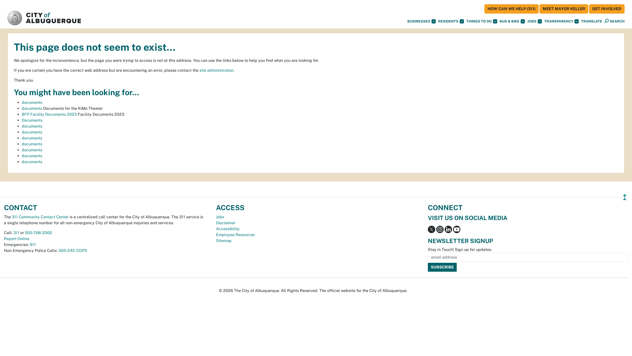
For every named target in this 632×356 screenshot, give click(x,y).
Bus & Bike (509, 21)
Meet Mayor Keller (564, 8)
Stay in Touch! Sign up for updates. (460, 249)
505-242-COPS (73, 250)
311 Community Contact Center (40, 217)
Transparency (558, 21)
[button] (591, 21)
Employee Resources (235, 234)
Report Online (16, 238)
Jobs (531, 21)
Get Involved (606, 8)
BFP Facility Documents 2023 (49, 114)
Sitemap (224, 240)
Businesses (418, 21)
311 (16, 232)
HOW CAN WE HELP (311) (511, 8)
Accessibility (228, 228)
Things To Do (479, 21)
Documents (32, 120)
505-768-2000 (38, 232)
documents (32, 102)
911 (33, 244)
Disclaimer (226, 223)
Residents (448, 21)
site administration (216, 70)
